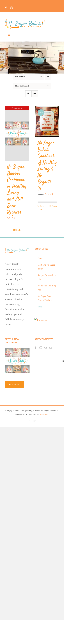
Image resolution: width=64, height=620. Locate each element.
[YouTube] (45, 347)
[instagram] (11, 8)
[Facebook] (35, 347)
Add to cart (42, 207)
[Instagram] (40, 347)
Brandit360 (44, 414)
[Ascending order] (48, 77)
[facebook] (6, 8)
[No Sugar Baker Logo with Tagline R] (26, 20)
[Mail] (50, 347)
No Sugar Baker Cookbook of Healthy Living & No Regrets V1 (47, 166)
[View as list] (35, 94)
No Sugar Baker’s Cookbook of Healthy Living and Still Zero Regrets (16, 189)
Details (18, 230)
